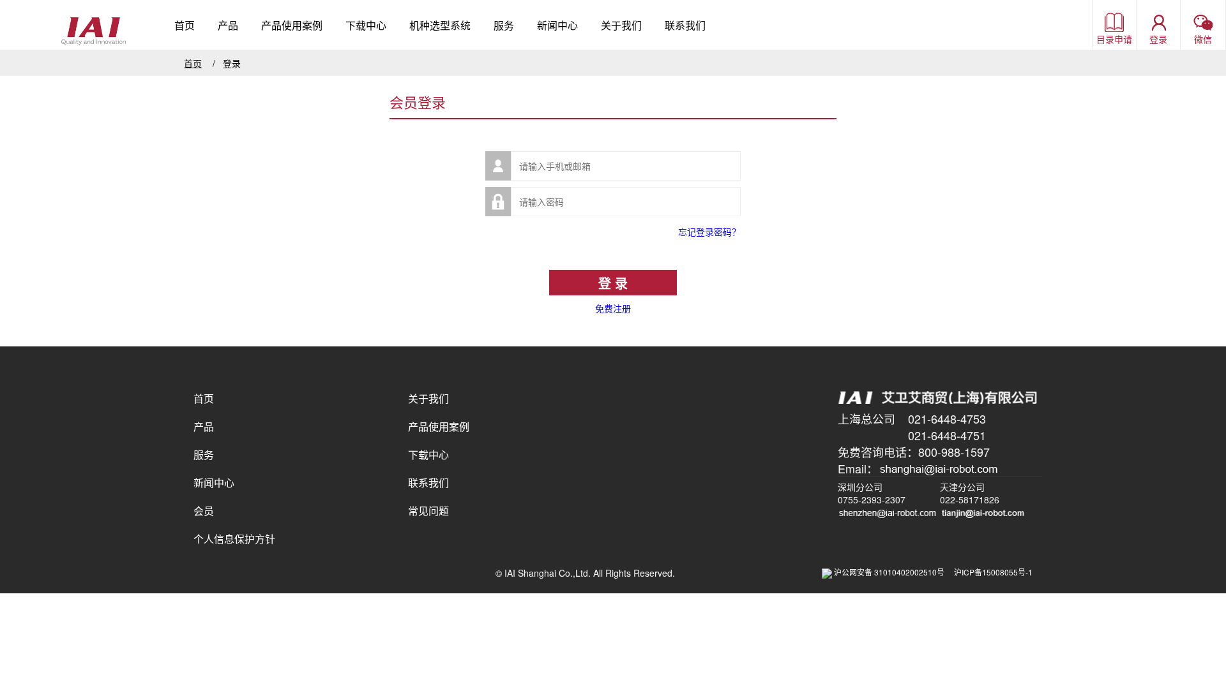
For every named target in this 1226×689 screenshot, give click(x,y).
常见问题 (428, 510)
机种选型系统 (440, 25)
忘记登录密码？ (709, 231)
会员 (203, 510)
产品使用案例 (291, 25)
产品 (228, 25)
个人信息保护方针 (234, 538)
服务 (504, 25)
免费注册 (613, 308)
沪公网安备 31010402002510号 (893, 572)
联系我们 (685, 25)
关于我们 (621, 25)
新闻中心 (557, 25)
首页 (184, 25)
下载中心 (365, 25)
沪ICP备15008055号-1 (993, 572)
